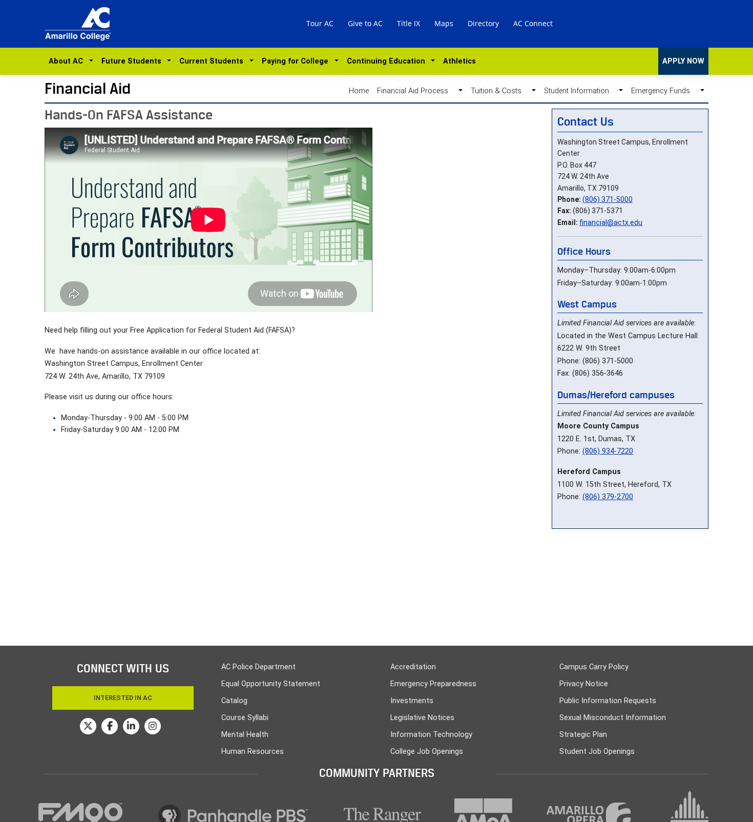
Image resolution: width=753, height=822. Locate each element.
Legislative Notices (422, 717)
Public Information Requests (607, 700)
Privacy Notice (583, 684)
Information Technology (431, 734)
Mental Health (244, 734)
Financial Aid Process (415, 91)
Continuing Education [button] (388, 61)
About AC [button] (68, 61)
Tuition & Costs (499, 91)
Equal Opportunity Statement (270, 684)
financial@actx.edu (610, 222)
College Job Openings (426, 751)
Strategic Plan (583, 734)
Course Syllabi (244, 717)
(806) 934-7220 (607, 451)
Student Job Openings (597, 751)
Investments (411, 700)
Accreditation (413, 667)
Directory (483, 23)
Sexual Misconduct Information (612, 717)
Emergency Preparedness (433, 684)
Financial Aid (88, 88)
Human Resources (252, 751)
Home (359, 91)
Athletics (459, 61)
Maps (443, 23)
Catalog (234, 700)
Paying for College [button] (297, 61)
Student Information (579, 91)
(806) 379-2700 (607, 496)
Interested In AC (123, 698)
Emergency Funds (663, 91)
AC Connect (533, 23)
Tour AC (319, 23)
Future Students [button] (133, 61)
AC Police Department (258, 667)
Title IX (408, 23)
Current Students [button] (213, 61)
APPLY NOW (683, 61)
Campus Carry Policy (594, 667)
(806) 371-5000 (607, 199)
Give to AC (365, 23)
